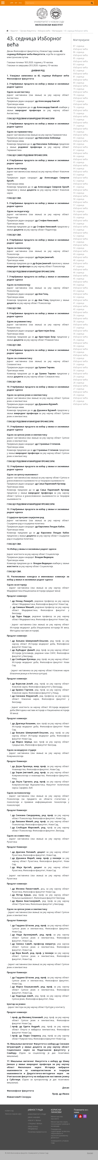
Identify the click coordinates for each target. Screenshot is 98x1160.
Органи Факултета (28, 31)
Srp (16, 3)
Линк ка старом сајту (13, 1114)
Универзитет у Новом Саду (49, 21)
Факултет (14, 31)
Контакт (90, 1153)
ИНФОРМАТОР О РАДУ (37, 1114)
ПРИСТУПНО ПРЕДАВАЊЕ (33, 1127)
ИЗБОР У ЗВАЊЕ (34, 1120)
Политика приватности (37, 1132)
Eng (20, 3)
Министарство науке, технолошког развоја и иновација (60, 1124)
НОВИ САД (9, 1110)
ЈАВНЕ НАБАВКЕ (34, 1117)
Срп (11, 3)
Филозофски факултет (49, 24)
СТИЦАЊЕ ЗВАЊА (35, 1123)
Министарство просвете (57, 1117)
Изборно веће (44, 31)
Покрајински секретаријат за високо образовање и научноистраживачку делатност (60, 1133)
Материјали (57, 31)
